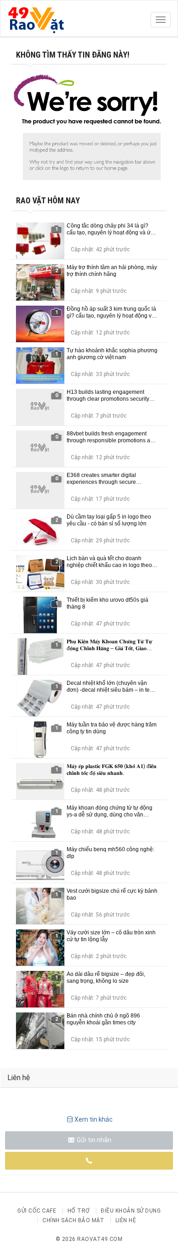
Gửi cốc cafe (36, 1211)
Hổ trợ (79, 1211)
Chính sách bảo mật (73, 1220)
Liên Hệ (125, 1220)
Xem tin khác (93, 1119)
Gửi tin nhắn (93, 1140)
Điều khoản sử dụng (131, 1211)
